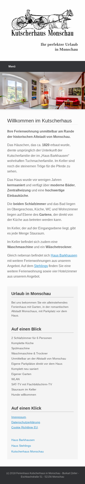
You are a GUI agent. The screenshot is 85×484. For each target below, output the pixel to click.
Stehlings (41, 266)
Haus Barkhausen (64, 255)
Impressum (18, 417)
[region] (42, 91)
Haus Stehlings (21, 445)
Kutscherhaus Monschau (27, 451)
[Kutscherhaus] (42, 22)
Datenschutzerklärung (25, 422)
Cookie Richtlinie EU (24, 427)
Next (81, 89)
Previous (3, 89)
